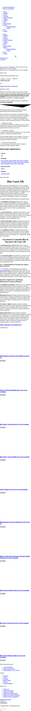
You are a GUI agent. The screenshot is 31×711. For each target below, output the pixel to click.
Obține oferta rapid (5, 80)
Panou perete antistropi (23, 162)
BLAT (3, 78)
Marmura (5, 13)
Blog (4, 29)
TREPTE (15, 78)
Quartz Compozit (7, 17)
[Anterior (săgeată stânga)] (0, 710)
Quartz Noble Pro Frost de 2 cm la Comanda (13, 489)
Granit (5, 14)
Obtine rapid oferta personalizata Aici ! (11, 324)
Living (14, 162)
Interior (3, 168)
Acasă (1, 67)
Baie (2, 160)
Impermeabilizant (11, 26)
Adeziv (8, 28)
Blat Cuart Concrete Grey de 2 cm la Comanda (14, 623)
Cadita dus (3, 162)
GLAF (6, 67)
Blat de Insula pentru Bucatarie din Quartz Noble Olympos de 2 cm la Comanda (15, 557)
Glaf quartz (12, 67)
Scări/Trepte (21, 163)
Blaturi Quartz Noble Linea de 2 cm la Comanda (14, 590)
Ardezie (5, 20)
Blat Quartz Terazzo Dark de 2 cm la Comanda (14, 424)
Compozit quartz (5, 173)
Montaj (5, 25)
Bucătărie (25, 160)
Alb (2, 155)
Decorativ (9, 162)
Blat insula (20, 160)
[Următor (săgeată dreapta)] (2, 710)
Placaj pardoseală (5, 163)
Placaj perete (13, 163)
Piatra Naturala (7, 23)
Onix (4, 22)
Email (1, 701)
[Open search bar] (15, 56)
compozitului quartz (5, 270)
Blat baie (6, 160)
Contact (5, 31)
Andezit (5, 19)
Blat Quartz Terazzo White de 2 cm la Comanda (14, 457)
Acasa (5, 11)
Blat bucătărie (12, 160)
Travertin (5, 16)
